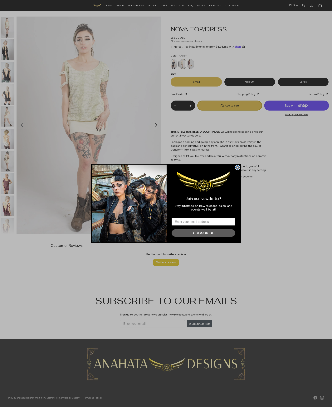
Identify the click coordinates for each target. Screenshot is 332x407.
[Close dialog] (237, 167)
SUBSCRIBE (203, 233)
